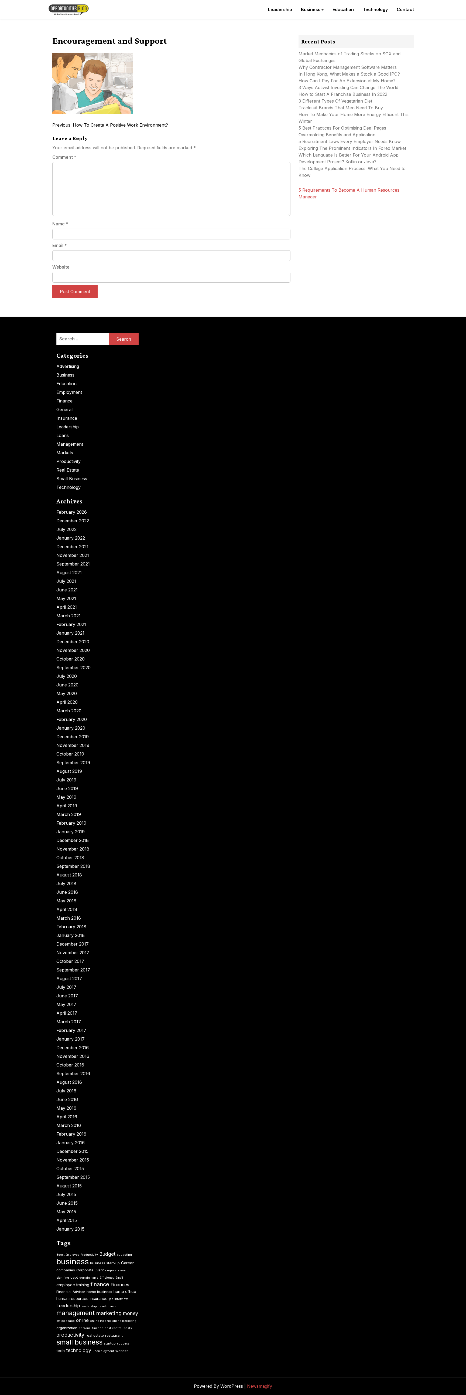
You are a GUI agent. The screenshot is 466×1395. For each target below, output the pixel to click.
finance (100, 1284)
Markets (64, 452)
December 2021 (72, 546)
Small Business (71, 478)
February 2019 (71, 823)
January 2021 (70, 633)
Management (69, 444)
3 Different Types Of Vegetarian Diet (335, 101)
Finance (64, 401)
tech (60, 1350)
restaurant (114, 1335)
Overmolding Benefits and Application (337, 134)
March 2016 (68, 1125)
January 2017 (70, 1039)
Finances (120, 1284)
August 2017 (69, 978)
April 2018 (66, 909)
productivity (70, 1335)
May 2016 (66, 1108)
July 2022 (66, 529)
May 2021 (66, 598)
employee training (72, 1284)
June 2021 (67, 589)
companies (65, 1270)
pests (128, 1328)
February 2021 (71, 624)
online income (100, 1321)
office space (65, 1321)
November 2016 (72, 1056)
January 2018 (70, 935)
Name (60, 223)
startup (110, 1343)
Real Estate (67, 470)
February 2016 (71, 1134)
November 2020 (73, 650)
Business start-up (105, 1263)
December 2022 (72, 520)
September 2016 (73, 1073)
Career (127, 1262)
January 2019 (70, 831)
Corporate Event (90, 1270)
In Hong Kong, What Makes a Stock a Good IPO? (349, 74)
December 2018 (72, 840)
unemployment (103, 1351)
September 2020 (73, 667)
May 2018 (66, 900)
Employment (69, 392)
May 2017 (66, 1004)
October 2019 (70, 754)
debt (74, 1277)
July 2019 (66, 780)
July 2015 (66, 1194)
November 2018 (72, 849)
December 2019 (72, 736)
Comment (64, 157)
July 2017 (66, 987)
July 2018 (66, 883)
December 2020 (72, 641)
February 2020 (71, 719)
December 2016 (72, 1047)
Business (310, 9)
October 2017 (70, 961)
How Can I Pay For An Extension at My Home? (347, 80)
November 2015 (72, 1160)
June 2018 (67, 892)
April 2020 (67, 702)
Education (343, 9)
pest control (113, 1328)
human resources (72, 1298)
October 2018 (70, 857)
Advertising (67, 366)
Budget (107, 1254)
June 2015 (67, 1203)
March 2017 (68, 1021)
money (130, 1313)
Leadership (280, 9)
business (72, 1261)
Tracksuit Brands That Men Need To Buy (341, 107)
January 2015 (70, 1229)
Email (59, 245)
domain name (88, 1277)
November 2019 (72, 745)
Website (61, 267)
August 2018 (69, 875)
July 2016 (66, 1090)
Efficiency (107, 1277)
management (75, 1313)
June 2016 (67, 1099)
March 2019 (68, 814)
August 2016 (69, 1082)
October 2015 (70, 1168)
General (64, 409)
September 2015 (73, 1177)
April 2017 (66, 1013)
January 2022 (70, 538)
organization (66, 1328)
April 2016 (66, 1116)
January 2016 (70, 1142)
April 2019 (66, 805)
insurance (99, 1298)
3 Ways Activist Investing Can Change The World (348, 87)
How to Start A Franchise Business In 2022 (343, 94)
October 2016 (70, 1065)
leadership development (99, 1306)
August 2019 (69, 771)
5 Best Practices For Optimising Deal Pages (342, 128)
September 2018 (73, 866)
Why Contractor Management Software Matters (348, 67)
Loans (62, 435)
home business (99, 1291)
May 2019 (66, 797)
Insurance (66, 418)
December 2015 (72, 1151)
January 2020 (70, 728)
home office (125, 1291)
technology (78, 1350)
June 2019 (67, 788)
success (123, 1343)
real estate (95, 1335)
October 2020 (70, 659)
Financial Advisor (70, 1291)
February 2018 (71, 926)
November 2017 (72, 952)
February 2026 (71, 512)
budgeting (124, 1255)
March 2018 (68, 918)
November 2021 (72, 555)
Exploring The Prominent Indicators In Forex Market (353, 148)
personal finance (91, 1328)
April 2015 (66, 1220)
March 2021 (68, 615)
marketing (109, 1313)
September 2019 (73, 762)
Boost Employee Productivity (77, 1255)
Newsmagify (259, 1386)
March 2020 (68, 710)
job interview (118, 1299)
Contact (405, 9)
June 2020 (67, 685)
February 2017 (71, 1030)
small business (79, 1342)
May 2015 (66, 1211)
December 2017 (72, 944)
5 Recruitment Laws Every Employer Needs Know (350, 141)
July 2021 (66, 581)
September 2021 (73, 564)
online (82, 1320)
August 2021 (69, 572)
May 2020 (66, 693)
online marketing (124, 1321)
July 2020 (66, 676)
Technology (375, 9)
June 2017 (67, 995)
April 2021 (66, 607)
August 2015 (69, 1186)
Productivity (68, 461)
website (122, 1351)
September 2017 (73, 970)
